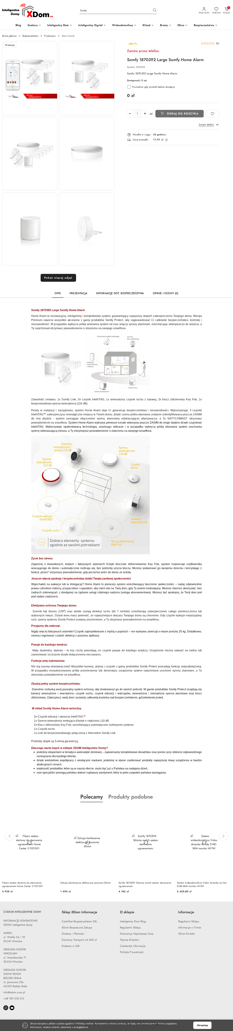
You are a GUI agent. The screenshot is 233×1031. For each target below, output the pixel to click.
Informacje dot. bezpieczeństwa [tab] (120, 293)
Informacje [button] (186, 912)
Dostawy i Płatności (73, 934)
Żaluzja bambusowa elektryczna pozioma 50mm (27, 882)
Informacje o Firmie (189, 927)
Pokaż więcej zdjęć (58, 278)
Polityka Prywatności (132, 952)
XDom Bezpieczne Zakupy (77, 927)
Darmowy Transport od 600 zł (79, 940)
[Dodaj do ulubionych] (212, 113)
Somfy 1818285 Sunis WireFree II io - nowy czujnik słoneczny (204, 884)
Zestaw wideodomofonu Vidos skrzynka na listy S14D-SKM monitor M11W (143, 884)
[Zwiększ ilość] (144, 113)
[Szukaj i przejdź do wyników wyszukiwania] (154, 10)
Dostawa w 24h (71, 946)
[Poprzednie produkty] (9, 836)
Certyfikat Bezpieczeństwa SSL (79, 921)
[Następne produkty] (223, 836)
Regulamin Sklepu (130, 927)
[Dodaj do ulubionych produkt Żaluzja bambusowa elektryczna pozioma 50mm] (52, 810)
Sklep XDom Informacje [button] (79, 912)
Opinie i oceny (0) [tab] (165, 293)
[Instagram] (5, 1007)
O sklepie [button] (127, 912)
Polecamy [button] (91, 797)
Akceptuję (202, 1025)
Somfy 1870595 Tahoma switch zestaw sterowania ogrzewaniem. (86, 884)
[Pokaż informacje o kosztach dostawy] (166, 140)
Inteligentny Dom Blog (133, 921)
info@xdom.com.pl (14, 992)
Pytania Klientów (129, 940)
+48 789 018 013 (13, 998)
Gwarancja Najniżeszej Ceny (136, 934)
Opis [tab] (58, 293)
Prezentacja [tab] (78, 293)
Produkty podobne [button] (130, 797)
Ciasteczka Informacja (132, 946)
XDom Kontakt (186, 934)
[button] (29, 78)
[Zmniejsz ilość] (129, 113)
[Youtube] (12, 1007)
